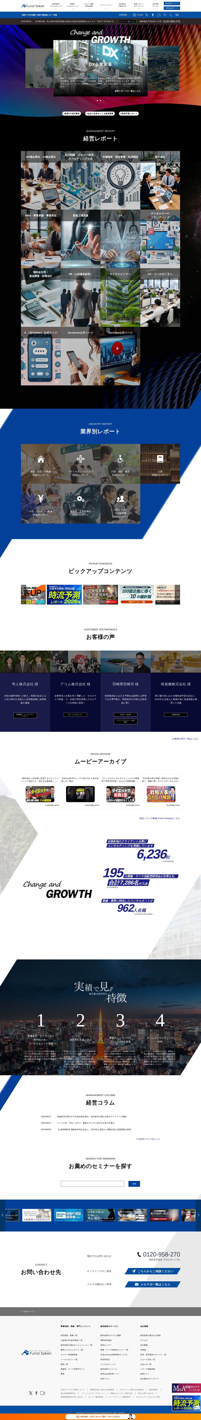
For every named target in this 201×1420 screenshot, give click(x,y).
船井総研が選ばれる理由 (150, 1335)
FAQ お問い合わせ (145, 1393)
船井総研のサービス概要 (110, 1335)
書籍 (62, 1374)
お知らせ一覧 (145, 1364)
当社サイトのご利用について (73, 1390)
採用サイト (145, 1374)
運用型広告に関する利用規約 (102, 1390)
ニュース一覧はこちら (127, 21)
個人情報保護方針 (68, 1393)
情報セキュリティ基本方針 (121, 1393)
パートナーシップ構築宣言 (119, 1397)
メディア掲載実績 (147, 1369)
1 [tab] (97, 100)
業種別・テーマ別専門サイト (73, 1369)
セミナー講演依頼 (95, 1397)
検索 (134, 1184)
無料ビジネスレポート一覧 (72, 1350)
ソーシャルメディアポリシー (93, 1393)
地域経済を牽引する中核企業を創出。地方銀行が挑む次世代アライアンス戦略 (91, 1117)
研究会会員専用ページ (109, 1374)
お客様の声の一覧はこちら (185, 739)
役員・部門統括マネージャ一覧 (153, 1355)
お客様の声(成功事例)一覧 (72, 1340)
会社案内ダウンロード (149, 1379)
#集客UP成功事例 (72, 114)
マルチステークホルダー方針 (148, 1397)
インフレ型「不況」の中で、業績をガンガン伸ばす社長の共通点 (85, 1123)
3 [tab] (104, 100)
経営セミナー (106, 1345)
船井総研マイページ (108, 1369)
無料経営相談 (106, 1340)
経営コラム (105, 1379)
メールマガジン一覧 (69, 1359)
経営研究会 (105, 1359)
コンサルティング (107, 1364)
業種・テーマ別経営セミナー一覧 (114, 1350)
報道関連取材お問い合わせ (72, 1397)
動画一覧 (64, 1364)
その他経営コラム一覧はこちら (148, 1139)
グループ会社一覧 (147, 1359)
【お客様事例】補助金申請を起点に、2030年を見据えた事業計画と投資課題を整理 (94, 1129)
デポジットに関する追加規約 (132, 1390)
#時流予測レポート (128, 114)
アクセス (144, 1340)
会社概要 (144, 1345)
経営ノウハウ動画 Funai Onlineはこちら (160, 818)
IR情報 (143, 1350)
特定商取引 (153, 1390)
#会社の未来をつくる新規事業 (100, 114)
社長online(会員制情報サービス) (113, 1355)
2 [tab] (100, 100)
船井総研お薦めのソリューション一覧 (76, 1345)
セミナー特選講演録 (69, 1355)
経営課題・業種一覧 (69, 1335)
